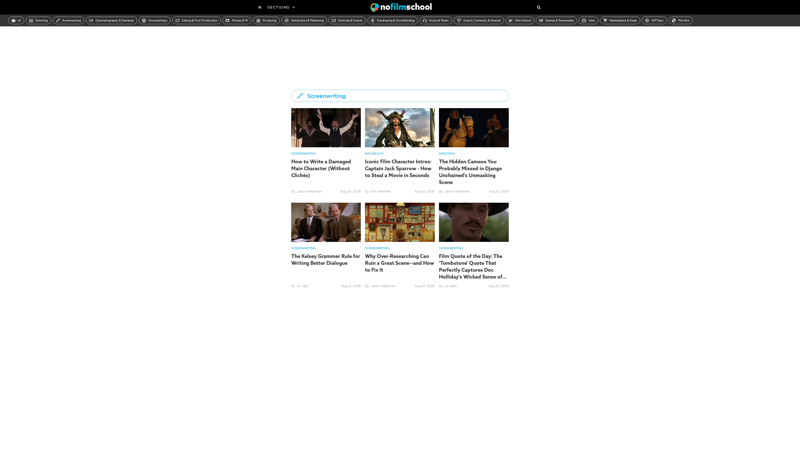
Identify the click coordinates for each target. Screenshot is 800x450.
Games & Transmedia (559, 20)
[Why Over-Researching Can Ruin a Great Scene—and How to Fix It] (400, 222)
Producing (269, 20)
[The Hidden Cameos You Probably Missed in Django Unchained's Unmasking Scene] (474, 127)
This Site (683, 20)
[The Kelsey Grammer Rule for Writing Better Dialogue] (326, 222)
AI (19, 20)
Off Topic (657, 20)
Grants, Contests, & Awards (482, 20)
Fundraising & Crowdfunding (396, 20)
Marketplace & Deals (623, 20)
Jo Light (303, 286)
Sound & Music (439, 20)
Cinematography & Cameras (114, 20)
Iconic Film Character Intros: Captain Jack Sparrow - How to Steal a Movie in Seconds (398, 168)
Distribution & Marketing (307, 20)
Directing (41, 20)
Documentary (157, 20)
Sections (278, 7)
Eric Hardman (381, 191)
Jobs (591, 20)
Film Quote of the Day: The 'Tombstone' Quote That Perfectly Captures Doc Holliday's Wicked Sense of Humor (470, 270)
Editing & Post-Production (199, 20)
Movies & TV (240, 20)
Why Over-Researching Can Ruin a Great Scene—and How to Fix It (399, 263)
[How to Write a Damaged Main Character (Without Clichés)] (326, 127)
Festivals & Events (350, 20)
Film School (523, 20)
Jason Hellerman (309, 191)
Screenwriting (71, 20)
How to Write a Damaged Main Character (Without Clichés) (321, 168)
